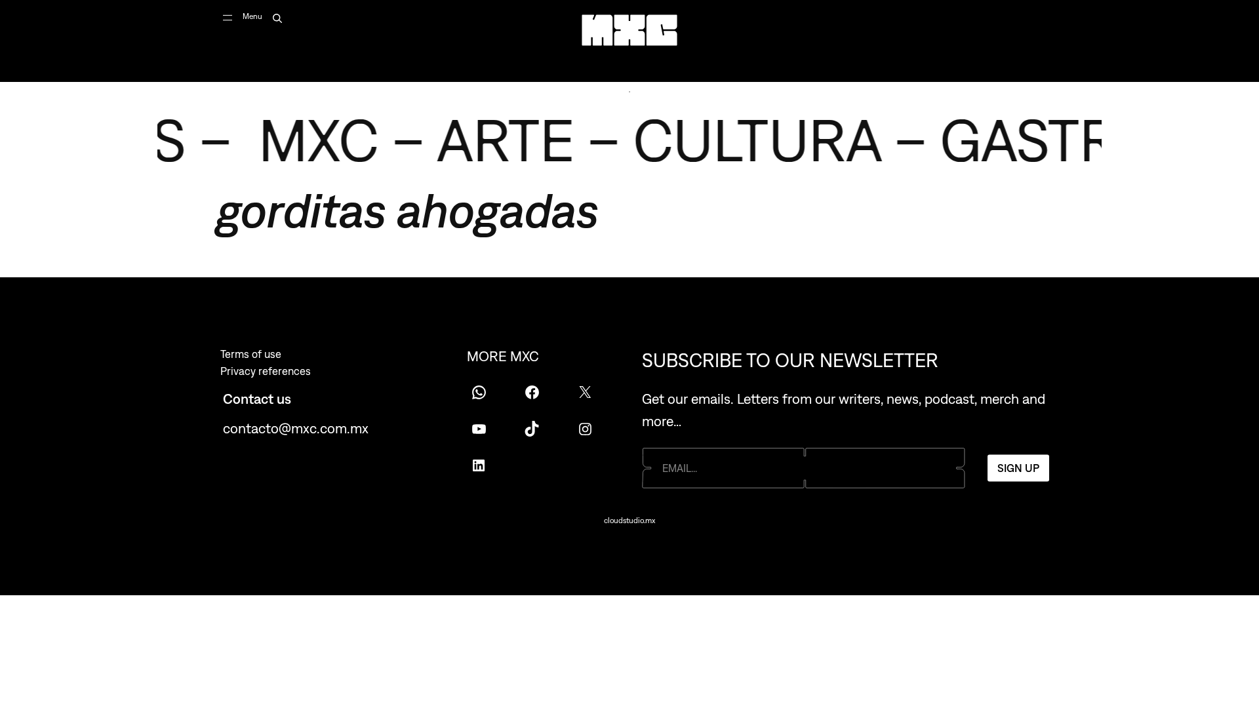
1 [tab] (629, 91)
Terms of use (250, 354)
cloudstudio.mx (629, 520)
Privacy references (265, 371)
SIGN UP (1018, 468)
